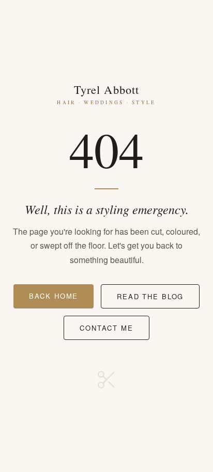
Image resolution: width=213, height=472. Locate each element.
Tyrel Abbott (106, 94)
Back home (54, 296)
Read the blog (150, 296)
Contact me (106, 328)
